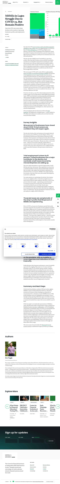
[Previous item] (7, 406)
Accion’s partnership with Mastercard (46, 96)
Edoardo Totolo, (43, 415)
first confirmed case (32, 50)
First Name (7, 437)
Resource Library (49, 2)
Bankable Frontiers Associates (30, 307)
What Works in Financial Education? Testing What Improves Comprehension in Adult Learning (14, 408)
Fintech (6, 55)
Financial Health (8, 53)
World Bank (51, 307)
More (7, 57)
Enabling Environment (9, 51)
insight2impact (41, 307)
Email (35, 437)
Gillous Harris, (12, 415)
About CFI (15, 2)
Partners (44, 467)
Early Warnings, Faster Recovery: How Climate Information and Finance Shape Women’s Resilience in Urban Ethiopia (44, 408)
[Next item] (58, 406)
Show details (50, 250)
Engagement (36, 2)
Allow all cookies (47, 254)
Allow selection (30, 254)
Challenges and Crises (10, 49)
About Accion (33, 467)
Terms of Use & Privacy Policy (38, 481)
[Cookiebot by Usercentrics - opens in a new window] (50, 229)
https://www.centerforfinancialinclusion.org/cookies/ (25, 239)
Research (25, 2)
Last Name (21, 437)
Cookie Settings (49, 481)
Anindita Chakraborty (12, 417)
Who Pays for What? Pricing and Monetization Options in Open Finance (54, 408)
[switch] (23, 246)
